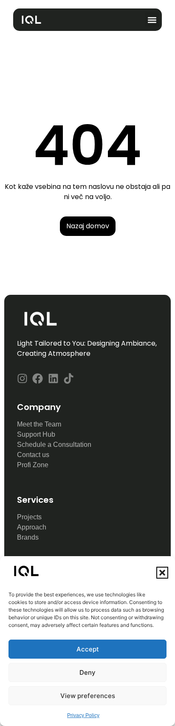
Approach (32, 527)
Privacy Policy (83, 715)
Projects (29, 517)
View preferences (87, 696)
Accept (87, 649)
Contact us (34, 454)
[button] (162, 572)
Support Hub (36, 434)
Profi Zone (33, 464)
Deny (87, 672)
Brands (28, 537)
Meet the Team (39, 424)
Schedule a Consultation (54, 444)
